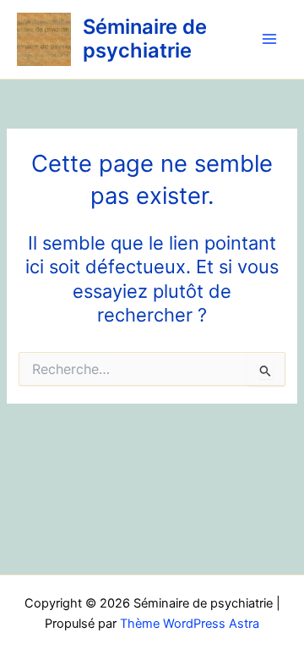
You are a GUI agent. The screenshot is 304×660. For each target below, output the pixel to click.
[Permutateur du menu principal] (269, 40)
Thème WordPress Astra (189, 623)
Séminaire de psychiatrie (145, 38)
